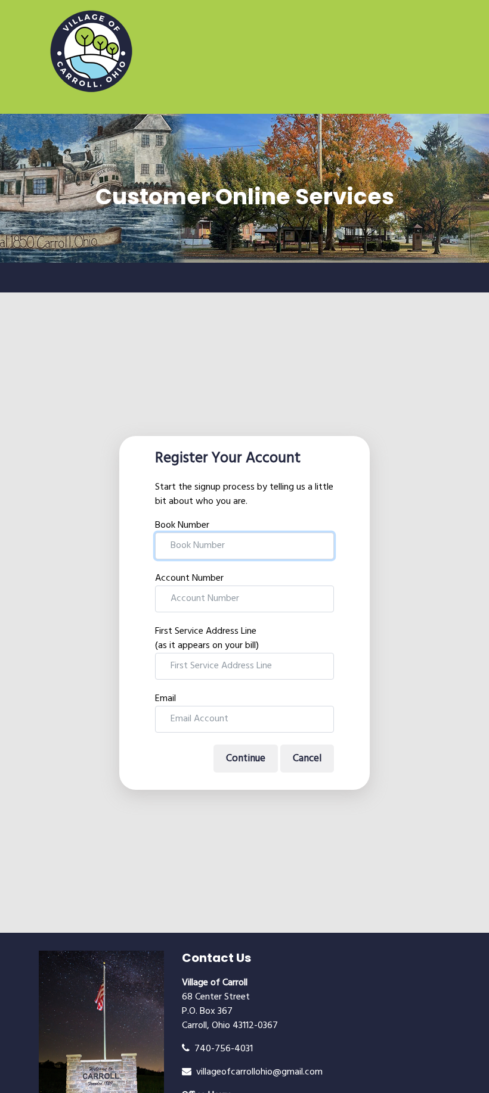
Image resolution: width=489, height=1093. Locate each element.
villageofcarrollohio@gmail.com (257, 1072)
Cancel (307, 759)
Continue (245, 759)
